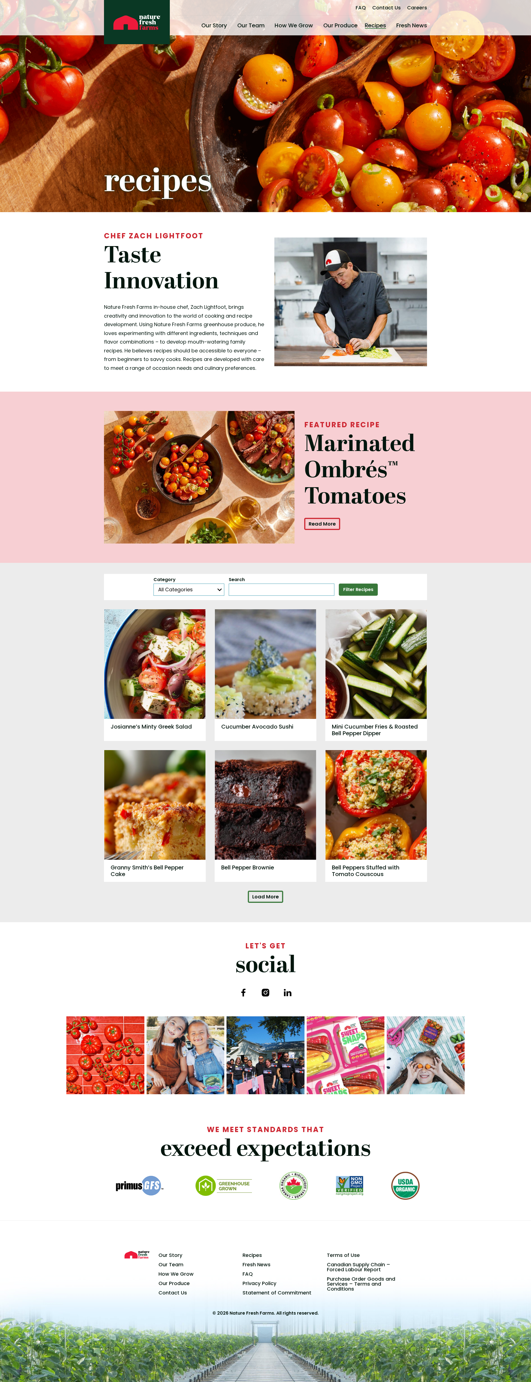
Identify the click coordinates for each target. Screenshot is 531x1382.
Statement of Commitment (277, 1292)
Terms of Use (343, 1255)
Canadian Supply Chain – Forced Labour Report (358, 1267)
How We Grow (294, 25)
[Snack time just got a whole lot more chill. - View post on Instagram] (186, 1055)
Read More (322, 523)
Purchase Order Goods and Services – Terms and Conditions (361, 1283)
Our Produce (340, 25)
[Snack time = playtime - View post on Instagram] (426, 1055)
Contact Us (386, 7)
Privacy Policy (259, 1283)
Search (237, 579)
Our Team (251, 25)
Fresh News (411, 25)
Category (164, 579)
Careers (417, 7)
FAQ (361, 7)
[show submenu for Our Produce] (360, 25)
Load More (265, 896)
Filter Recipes (358, 589)
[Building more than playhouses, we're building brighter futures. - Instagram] (265, 1055)
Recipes (375, 25)
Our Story (214, 25)
